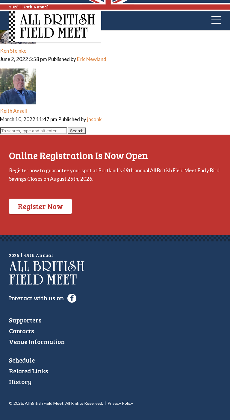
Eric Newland (91, 59)
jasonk (94, 119)
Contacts (21, 331)
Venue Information (37, 341)
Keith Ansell (13, 111)
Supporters (25, 320)
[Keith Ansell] (18, 102)
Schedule (22, 360)
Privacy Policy (120, 403)
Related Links (28, 371)
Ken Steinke (13, 51)
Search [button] (77, 130)
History (20, 381)
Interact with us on (37, 297)
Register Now (40, 206)
